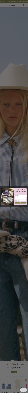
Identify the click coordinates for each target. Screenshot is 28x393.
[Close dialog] (26, 188)
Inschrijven (20, 202)
